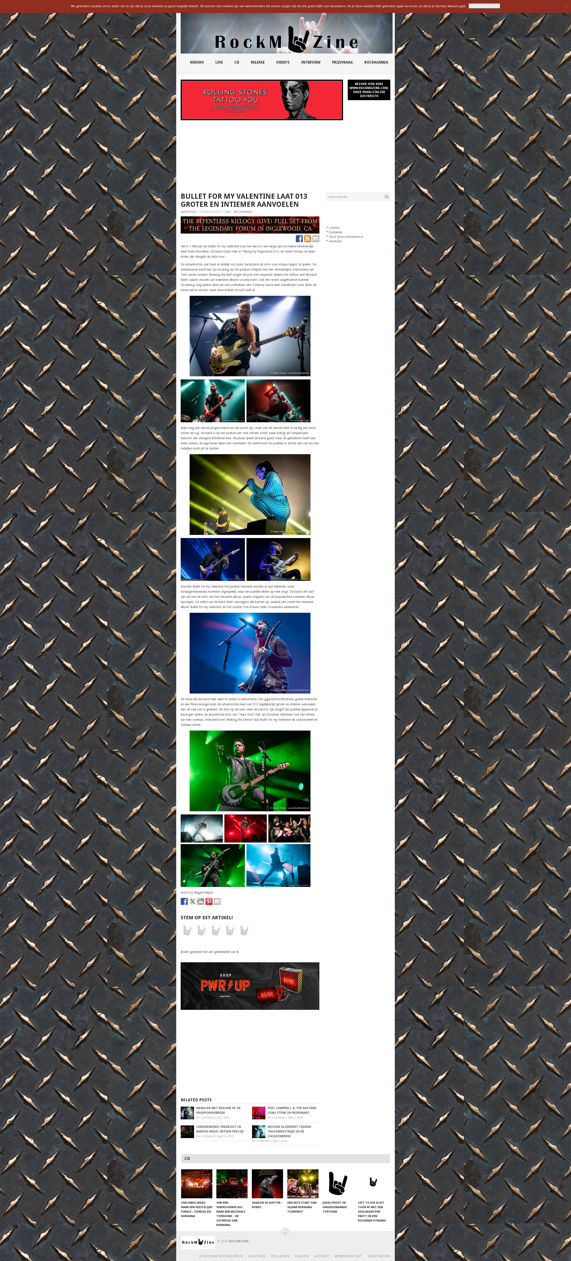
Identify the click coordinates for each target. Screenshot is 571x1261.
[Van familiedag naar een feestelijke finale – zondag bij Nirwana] (196, 1183)
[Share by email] (217, 901)
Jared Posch (188, 211)
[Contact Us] (315, 238)
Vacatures (335, 241)
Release (258, 62)
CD (236, 62)
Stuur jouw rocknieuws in (346, 236)
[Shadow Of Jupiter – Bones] (267, 1183)
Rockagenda (376, 62)
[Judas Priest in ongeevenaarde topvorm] (338, 1183)
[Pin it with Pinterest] (209, 901)
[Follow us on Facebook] (299, 238)
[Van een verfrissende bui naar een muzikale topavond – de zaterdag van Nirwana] (232, 1183)
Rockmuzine (239, 1241)
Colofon (334, 228)
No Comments (243, 211)
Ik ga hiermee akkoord (484, 6)
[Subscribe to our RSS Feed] (307, 238)
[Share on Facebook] (184, 901)
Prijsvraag (342, 62)
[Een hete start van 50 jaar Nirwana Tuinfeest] (303, 1183)
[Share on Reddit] (200, 901)
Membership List (348, 1256)
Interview (311, 62)
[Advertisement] (285, 153)
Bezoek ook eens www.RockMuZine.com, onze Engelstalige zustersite (369, 90)
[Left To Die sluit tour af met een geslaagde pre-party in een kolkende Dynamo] (373, 1183)
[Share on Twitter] (192, 901)
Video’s (283, 62)
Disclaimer (335, 232)
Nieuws (197, 62)
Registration (379, 1256)
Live (219, 62)
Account (321, 1256)
